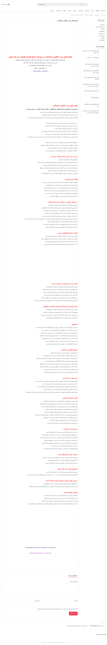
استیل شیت (101, 35)
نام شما (76, 601)
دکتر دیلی (102, 24)
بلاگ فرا (102, 29)
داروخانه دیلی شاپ (99, 27)
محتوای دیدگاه (74, 581)
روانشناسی (96, 15)
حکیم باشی (101, 40)
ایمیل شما (37, 601)
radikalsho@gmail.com (95, 626)
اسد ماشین (101, 33)
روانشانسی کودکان (89, 15)
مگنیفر (102, 38)
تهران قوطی (101, 31)
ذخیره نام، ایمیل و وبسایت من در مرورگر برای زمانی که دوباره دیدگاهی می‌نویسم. (56, 609)
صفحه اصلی (103, 15)
